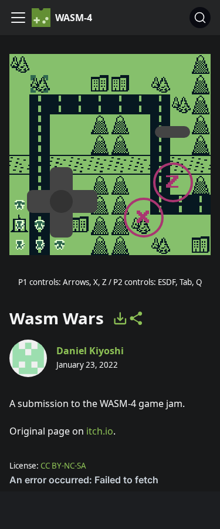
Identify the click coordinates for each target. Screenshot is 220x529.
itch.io (99, 431)
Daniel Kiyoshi (90, 350)
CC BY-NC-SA (63, 465)
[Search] (200, 17)
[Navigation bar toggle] (18, 17)
